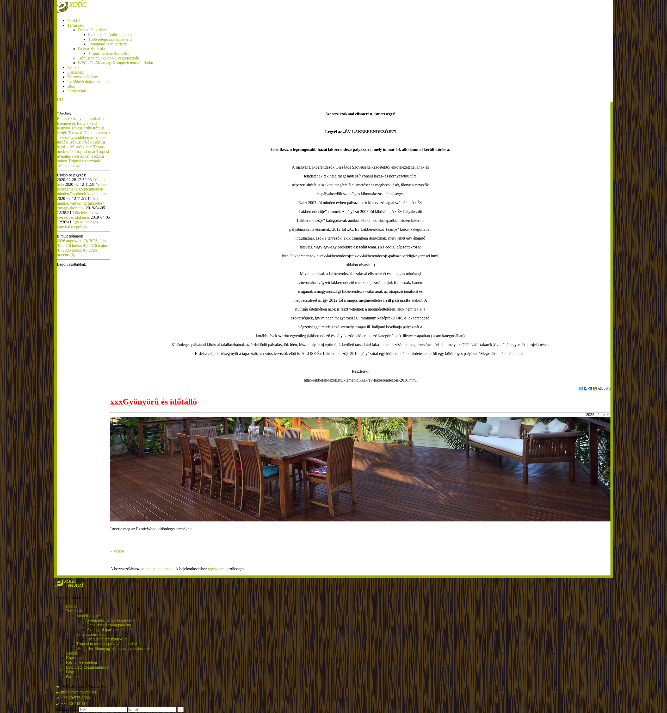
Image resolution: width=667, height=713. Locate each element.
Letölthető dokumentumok (89, 81)
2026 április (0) (76, 250)
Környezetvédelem (82, 77)
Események (67, 123)
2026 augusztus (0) (73, 241)
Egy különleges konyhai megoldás (77, 224)
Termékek (75, 25)
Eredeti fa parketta (93, 30)
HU (60, 100)
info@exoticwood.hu (78, 692)
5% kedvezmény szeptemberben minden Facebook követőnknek (83, 189)
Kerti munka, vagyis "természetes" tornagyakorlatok (80, 203)
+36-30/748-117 (74, 703)
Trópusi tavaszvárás (84, 161)
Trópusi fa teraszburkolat (108, 53)
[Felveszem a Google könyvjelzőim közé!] (590, 388)
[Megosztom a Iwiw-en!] (601, 388)
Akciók (73, 67)
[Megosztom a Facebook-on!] (585, 388)
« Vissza (117, 551)
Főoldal (73, 20)
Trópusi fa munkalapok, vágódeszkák (108, 58)
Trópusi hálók (80, 142)
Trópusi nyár (85, 151)
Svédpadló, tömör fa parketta (111, 34)
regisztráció (217, 569)
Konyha (64, 128)
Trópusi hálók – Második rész (81, 144)
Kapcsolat (75, 72)
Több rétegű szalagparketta (110, 39)
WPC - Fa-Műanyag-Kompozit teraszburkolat (115, 63)
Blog (71, 86)
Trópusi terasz (68, 165)
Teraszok (76, 132)
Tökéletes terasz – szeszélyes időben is (83, 135)
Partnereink (76, 91)
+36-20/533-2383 (75, 698)
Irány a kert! (87, 123)
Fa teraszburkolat (92, 48)
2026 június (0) (76, 245)
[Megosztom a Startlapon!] (595, 388)
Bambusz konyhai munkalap (80, 118)
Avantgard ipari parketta (108, 44)
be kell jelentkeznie (156, 569)
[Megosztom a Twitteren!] (581, 388)
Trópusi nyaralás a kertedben (83, 153)
